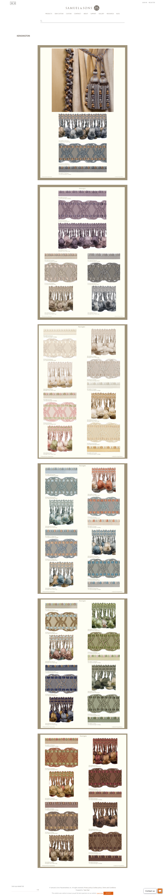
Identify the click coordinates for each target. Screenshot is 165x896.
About (86, 13)
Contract (77, 13)
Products (48, 13)
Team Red (86, 890)
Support (93, 13)
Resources (110, 13)
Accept (108, 893)
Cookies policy (97, 887)
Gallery (101, 13)
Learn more (100, 893)
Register (152, 2)
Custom (69, 13)
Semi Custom (59, 13)
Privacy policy (88, 887)
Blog (118, 13)
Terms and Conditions (109, 887)
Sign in (144, 2)
